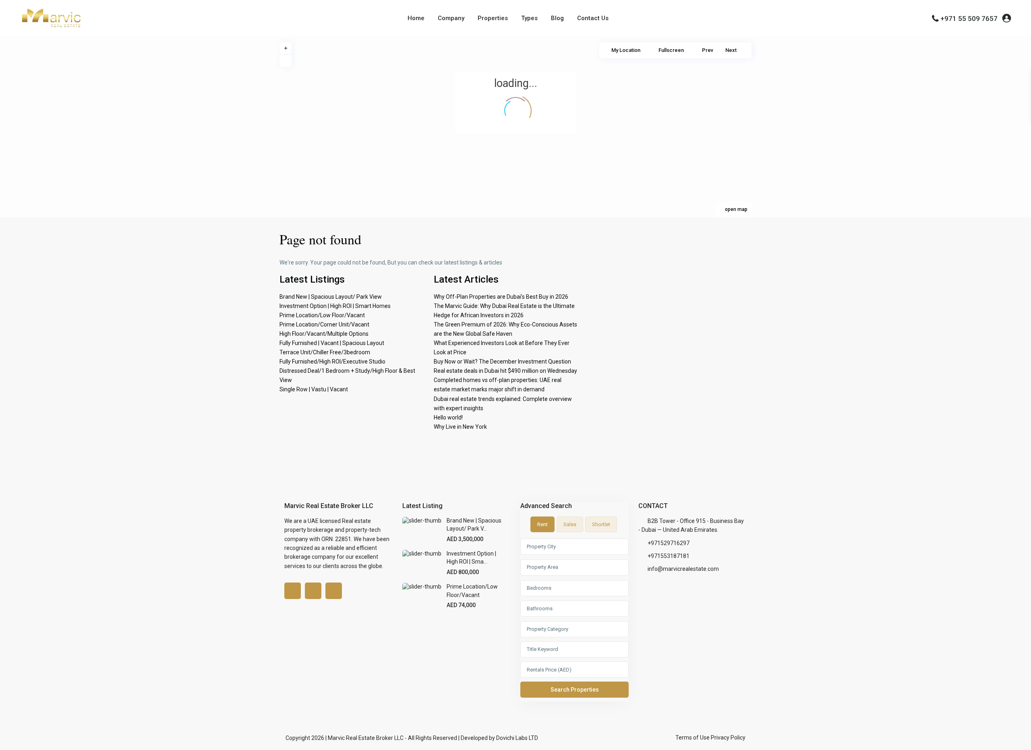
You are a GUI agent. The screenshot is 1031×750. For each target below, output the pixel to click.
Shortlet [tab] (601, 524)
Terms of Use (692, 737)
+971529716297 (668, 543)
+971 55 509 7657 (969, 18)
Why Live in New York (460, 427)
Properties (493, 18)
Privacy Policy (728, 737)
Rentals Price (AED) (549, 670)
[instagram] (333, 591)
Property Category (547, 629)
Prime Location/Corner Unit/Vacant (324, 324)
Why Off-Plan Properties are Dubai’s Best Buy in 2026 (501, 296)
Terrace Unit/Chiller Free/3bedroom (324, 352)
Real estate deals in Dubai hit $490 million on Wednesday (505, 371)
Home (416, 18)
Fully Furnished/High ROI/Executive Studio (332, 361)
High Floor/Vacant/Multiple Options (324, 334)
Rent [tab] (542, 524)
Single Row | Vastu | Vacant (313, 389)
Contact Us (593, 18)
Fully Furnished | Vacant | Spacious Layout (331, 343)
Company (451, 18)
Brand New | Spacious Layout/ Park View (330, 296)
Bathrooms (540, 608)
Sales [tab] (569, 524)
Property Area (542, 567)
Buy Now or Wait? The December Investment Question (502, 361)
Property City (541, 546)
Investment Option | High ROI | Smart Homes (335, 306)
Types (529, 18)
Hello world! (448, 417)
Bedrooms (539, 588)
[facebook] (292, 591)
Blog (557, 18)
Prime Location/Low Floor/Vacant (322, 315)
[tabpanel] (574, 620)
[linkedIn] (313, 591)
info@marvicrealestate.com (683, 569)
